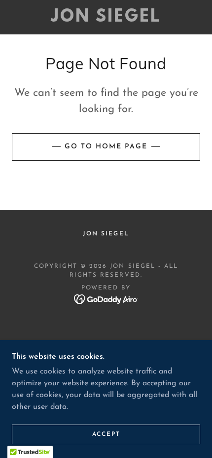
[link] (106, 17)
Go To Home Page (106, 146)
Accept (106, 434)
